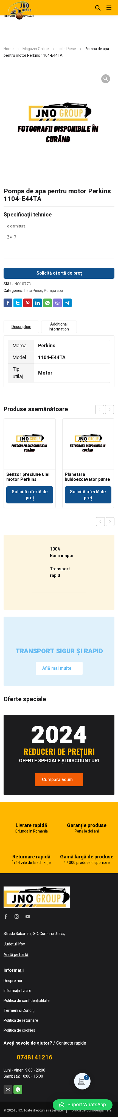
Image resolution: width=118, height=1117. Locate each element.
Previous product (100, 521)
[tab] (21, 327)
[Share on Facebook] (8, 303)
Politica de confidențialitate (90, 1110)
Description (21, 327)
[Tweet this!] (17, 303)
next (109, 409)
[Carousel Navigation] (104, 409)
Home (9, 49)
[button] (83, 1104)
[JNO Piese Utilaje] (20, 10)
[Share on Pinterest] (27, 303)
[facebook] (5, 916)
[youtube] (27, 916)
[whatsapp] (17, 1089)
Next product (110, 521)
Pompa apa (53, 291)
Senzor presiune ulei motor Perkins (27, 477)
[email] (8, 1089)
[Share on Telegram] (67, 303)
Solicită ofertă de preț (59, 273)
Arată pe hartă (16, 955)
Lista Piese (67, 49)
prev (99, 409)
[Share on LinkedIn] (37, 303)
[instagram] (16, 916)
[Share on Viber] (57, 303)
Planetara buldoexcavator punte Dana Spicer (87, 479)
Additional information (59, 326)
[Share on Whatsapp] (47, 303)
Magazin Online (36, 49)
